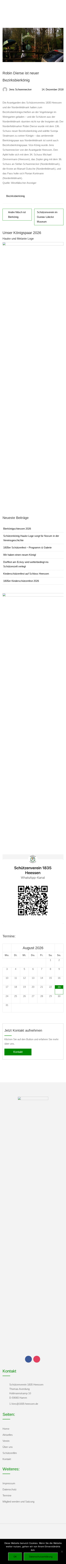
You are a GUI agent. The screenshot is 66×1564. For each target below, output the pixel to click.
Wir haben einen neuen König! (19, 554)
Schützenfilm (10, 1453)
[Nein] (61, 1551)
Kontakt (18, 1051)
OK (15, 1556)
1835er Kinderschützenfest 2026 (21, 580)
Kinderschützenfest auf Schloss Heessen (26, 573)
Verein (6, 1440)
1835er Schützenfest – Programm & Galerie (27, 547)
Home (6, 1428)
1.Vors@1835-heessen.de (23, 1403)
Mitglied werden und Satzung (18, 1501)
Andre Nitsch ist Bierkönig (17, 214)
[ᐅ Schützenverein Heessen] (11, 7)
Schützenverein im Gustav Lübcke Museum (47, 217)
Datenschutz (10, 1489)
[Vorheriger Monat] (7, 948)
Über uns (8, 1446)
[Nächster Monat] (59, 948)
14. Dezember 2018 (52, 89)
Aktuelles (8, 1434)
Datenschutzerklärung (40, 1556)
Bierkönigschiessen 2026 (17, 528)
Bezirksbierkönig (15, 196)
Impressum (9, 1483)
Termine (7, 1495)
